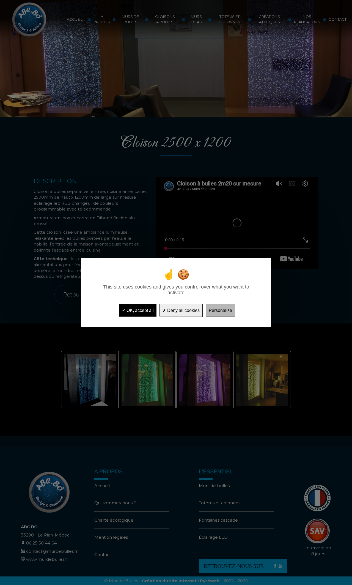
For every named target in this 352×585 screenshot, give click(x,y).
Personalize (220, 310)
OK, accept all (139, 310)
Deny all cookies (183, 310)
